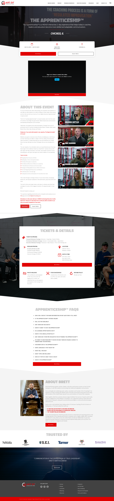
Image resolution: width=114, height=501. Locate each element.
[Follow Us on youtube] (48, 487)
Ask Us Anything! (81, 488)
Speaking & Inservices (69, 3)
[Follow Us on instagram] (44, 487)
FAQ (21, 196)
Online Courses (51, 3)
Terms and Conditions (82, 493)
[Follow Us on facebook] (41, 487)
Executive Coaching (81, 3)
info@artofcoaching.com (35, 196)
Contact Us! (104, 3)
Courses (61, 484)
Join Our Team (80, 486)
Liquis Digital (47, 499)
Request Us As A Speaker (83, 490)
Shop (97, 3)
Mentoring (62, 490)
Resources (91, 3)
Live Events (62, 488)
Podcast (59, 3)
